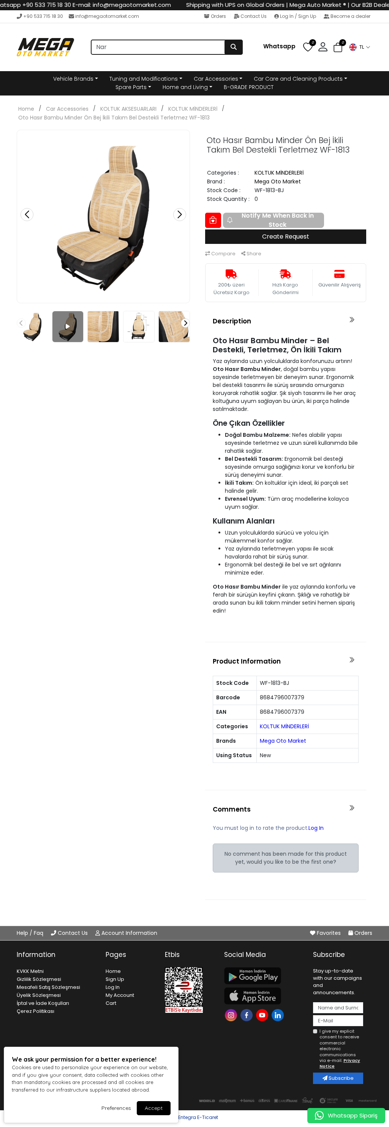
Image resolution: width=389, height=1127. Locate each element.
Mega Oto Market (278, 181)
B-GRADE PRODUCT (249, 87)
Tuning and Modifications (143, 79)
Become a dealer (349, 16)
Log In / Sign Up (298, 16)
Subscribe (340, 1078)
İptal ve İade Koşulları (43, 1003)
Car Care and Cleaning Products (298, 79)
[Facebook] (247, 1014)
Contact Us (253, 16)
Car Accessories (216, 79)
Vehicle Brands (73, 79)
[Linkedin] (278, 1014)
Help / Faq (31, 933)
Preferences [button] (116, 1108)
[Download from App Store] (264, 995)
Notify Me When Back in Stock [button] (278, 220)
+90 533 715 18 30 (43, 16)
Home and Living (185, 87)
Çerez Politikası (35, 1011)
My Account (120, 995)
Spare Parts (131, 87)
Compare (223, 253)
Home (26, 108)
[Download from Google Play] (264, 975)
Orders (218, 16)
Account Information (128, 933)
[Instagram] (232, 1014)
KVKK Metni (30, 971)
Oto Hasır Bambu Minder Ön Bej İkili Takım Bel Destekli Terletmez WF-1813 (114, 117)
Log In (316, 828)
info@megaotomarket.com (107, 16)
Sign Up (115, 979)
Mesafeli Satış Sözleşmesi (48, 987)
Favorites (328, 933)
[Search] (234, 47)
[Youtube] (263, 1014)
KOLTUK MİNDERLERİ (192, 108)
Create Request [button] (285, 236)
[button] (359, 47)
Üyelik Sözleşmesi (39, 995)
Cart (111, 1003)
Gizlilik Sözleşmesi (39, 979)
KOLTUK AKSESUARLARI (128, 108)
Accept (154, 1108)
